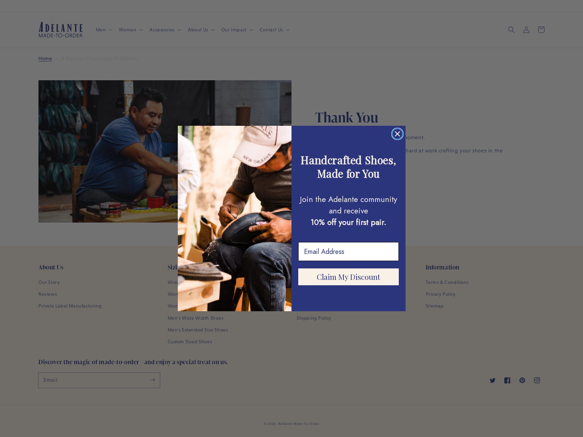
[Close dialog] (397, 133)
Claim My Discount (348, 277)
